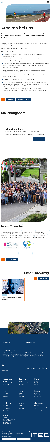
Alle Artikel (43, 278)
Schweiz (4, 295)
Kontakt (5, 343)
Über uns (10, 99)
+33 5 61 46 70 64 (7, 410)
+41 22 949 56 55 (23, 386)
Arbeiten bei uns (32, 343)
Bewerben (39, 139)
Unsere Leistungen (23, 99)
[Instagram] (43, 368)
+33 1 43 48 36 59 (23, 398)
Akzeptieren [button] (8, 439)
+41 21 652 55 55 (6, 386)
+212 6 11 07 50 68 (7, 423)
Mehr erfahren (12, 259)
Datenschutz (5, 370)
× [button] (29, 431)
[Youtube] (46, 368)
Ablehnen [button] (23, 439)
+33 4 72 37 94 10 (7, 398)
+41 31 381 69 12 (37, 386)
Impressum (4, 368)
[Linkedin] (39, 368)
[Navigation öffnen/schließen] (48, 2)
